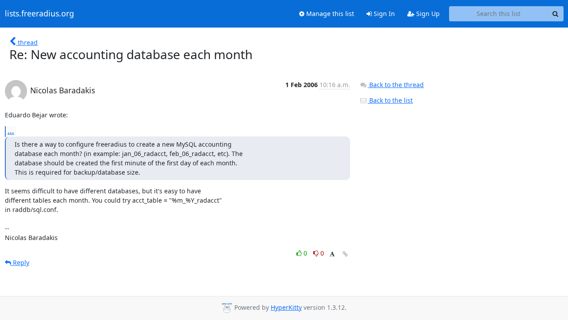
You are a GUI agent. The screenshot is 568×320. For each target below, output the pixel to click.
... (11, 131)
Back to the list (390, 100)
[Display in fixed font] (332, 254)
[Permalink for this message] (345, 254)
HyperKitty (286, 307)
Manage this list (329, 13)
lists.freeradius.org (39, 13)
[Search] (556, 13)
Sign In (383, 13)
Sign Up (427, 13)
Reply (20, 262)
